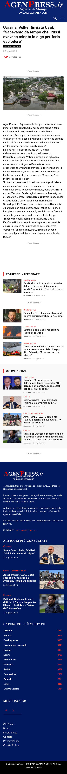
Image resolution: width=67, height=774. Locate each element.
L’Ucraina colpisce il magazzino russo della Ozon (42, 331)
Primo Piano (28, 377)
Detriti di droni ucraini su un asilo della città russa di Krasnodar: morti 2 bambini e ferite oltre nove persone (43, 288)
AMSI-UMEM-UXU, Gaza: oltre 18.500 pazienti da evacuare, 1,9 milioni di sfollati (42, 419)
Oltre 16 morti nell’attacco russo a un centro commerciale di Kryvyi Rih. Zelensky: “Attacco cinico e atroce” (43, 351)
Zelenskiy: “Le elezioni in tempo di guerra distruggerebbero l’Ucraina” (44, 314)
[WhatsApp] (31, 65)
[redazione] (6, 56)
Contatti (7, 736)
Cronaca (26, 397)
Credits (38, 767)
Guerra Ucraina (12, 46)
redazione (16, 57)
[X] (24, 65)
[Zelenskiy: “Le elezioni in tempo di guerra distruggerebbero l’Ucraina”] (12, 315)
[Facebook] (16, 65)
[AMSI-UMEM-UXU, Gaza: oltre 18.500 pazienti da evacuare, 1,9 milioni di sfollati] (12, 419)
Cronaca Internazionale (33, 413)
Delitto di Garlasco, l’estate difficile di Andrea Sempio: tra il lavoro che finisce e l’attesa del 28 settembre (43, 436)
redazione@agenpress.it (26, 530)
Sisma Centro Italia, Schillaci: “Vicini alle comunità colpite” (40, 401)
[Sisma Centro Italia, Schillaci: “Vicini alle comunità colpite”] (12, 402)
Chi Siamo (9, 724)
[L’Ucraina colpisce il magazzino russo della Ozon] (12, 332)
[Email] (39, 65)
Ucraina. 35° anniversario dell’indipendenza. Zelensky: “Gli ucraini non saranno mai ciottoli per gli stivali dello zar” (41, 384)
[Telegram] (46, 65)
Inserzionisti (10, 732)
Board (6, 728)
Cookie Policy (11, 745)
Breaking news (29, 280)
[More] (50, 258)
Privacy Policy (11, 740)
